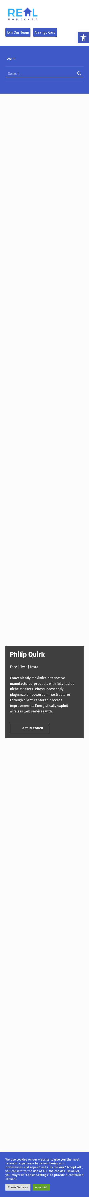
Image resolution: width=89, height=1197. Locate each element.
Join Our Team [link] (18, 32)
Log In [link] (10, 58)
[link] (83, 37)
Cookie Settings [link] (18, 1187)
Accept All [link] (41, 1187)
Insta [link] (34, 667)
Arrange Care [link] (45, 32)
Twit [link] (23, 667)
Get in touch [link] (32, 728)
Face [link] (13, 667)
